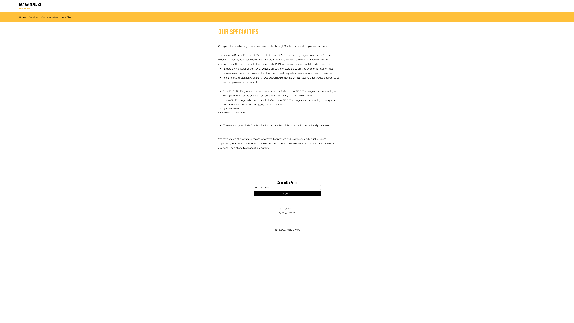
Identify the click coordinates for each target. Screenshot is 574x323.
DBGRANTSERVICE (30, 4)
